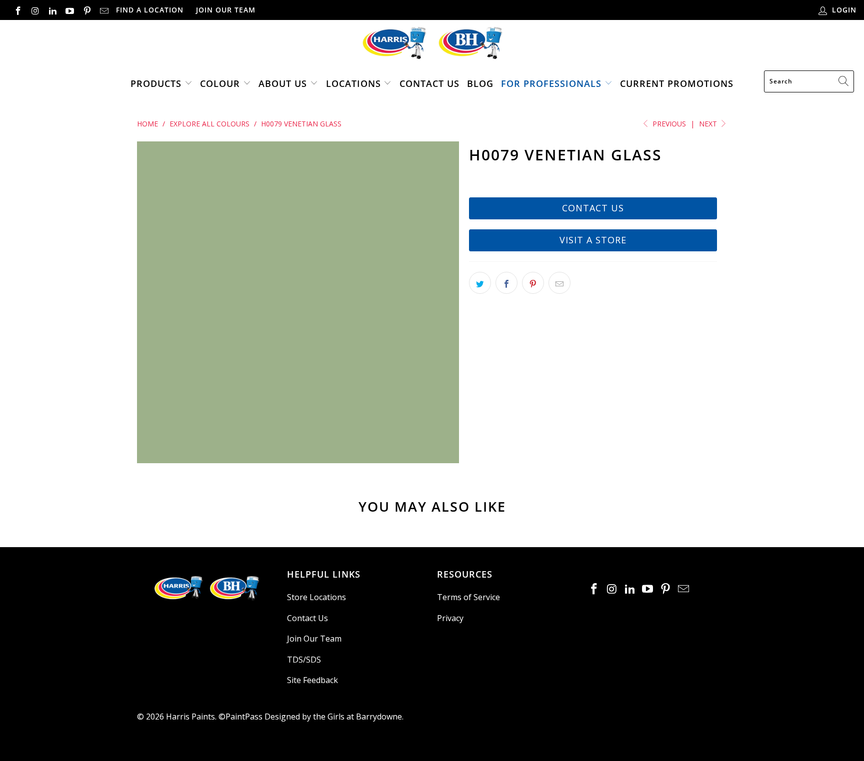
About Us (282, 83)
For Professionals (551, 83)
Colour (220, 83)
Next (709, 123)
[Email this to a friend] (559, 283)
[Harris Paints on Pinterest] (87, 9)
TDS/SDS (304, 659)
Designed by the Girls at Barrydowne (333, 716)
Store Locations (316, 597)
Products (156, 83)
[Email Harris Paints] (104, 9)
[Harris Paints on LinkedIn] (52, 9)
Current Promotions (677, 83)
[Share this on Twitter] (480, 283)
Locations (355, 83)
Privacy (450, 618)
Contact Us (430, 83)
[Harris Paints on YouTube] (69, 9)
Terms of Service (468, 597)
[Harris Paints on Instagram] (35, 9)
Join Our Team (226, 9)
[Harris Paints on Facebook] (17, 9)
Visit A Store (593, 240)
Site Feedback (312, 680)
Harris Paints (190, 716)
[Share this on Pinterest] (533, 283)
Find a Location (150, 9)
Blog (480, 83)
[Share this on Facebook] (507, 283)
